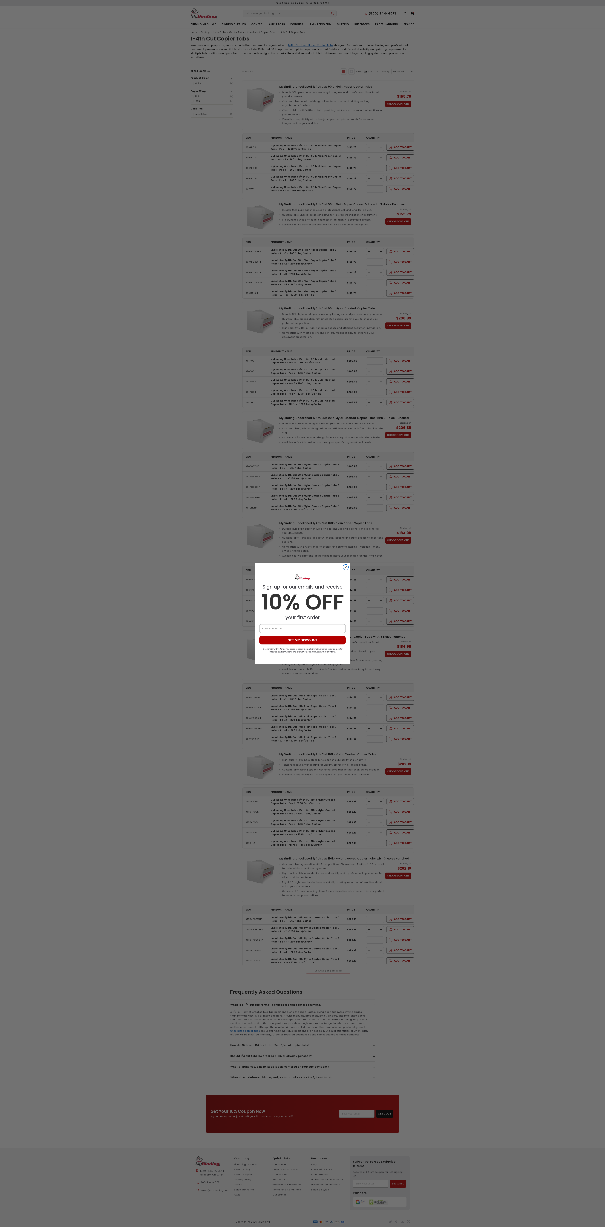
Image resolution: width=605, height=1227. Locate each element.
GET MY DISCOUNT (302, 640)
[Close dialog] (346, 567)
